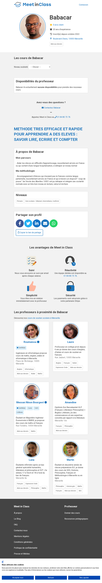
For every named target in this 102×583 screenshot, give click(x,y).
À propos (18, 513)
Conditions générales (23, 542)
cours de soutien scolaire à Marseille (44, 318)
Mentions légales (21, 536)
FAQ (16, 524)
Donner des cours (72, 513)
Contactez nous (20, 530)
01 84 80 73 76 (63, 117)
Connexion (83, 5)
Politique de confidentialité (25, 548)
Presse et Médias (22, 554)
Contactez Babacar (52, 108)
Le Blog (17, 519)
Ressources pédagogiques (76, 519)
